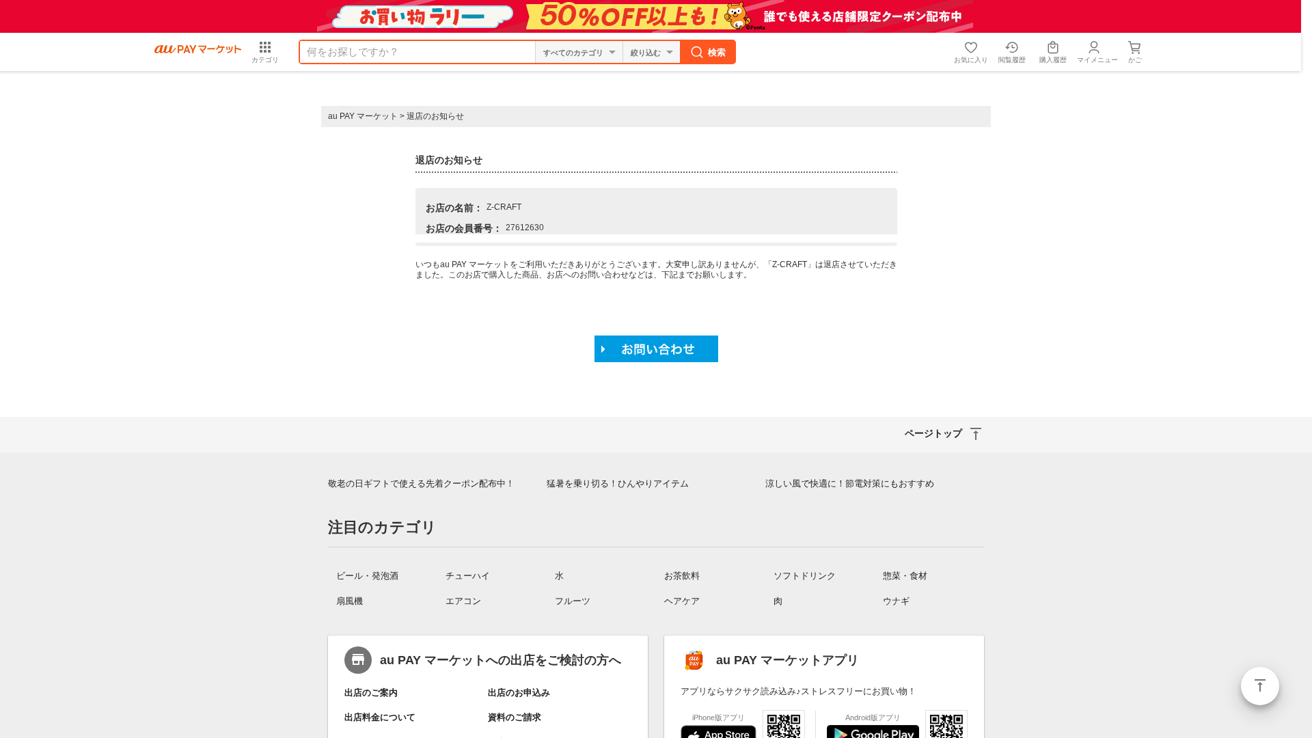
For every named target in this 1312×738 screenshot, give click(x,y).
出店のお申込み (519, 692)
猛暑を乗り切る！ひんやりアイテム (618, 483)
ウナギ (896, 601)
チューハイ (468, 576)
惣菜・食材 (905, 576)
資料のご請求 (514, 717)
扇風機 (349, 601)
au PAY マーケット (363, 116)
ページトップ (1260, 686)
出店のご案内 (371, 692)
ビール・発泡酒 (367, 576)
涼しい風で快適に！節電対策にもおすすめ (849, 483)
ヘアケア (682, 601)
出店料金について (379, 717)
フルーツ (572, 601)
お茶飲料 (682, 576)
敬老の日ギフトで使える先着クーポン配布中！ (421, 483)
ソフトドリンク (805, 576)
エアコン (463, 601)
